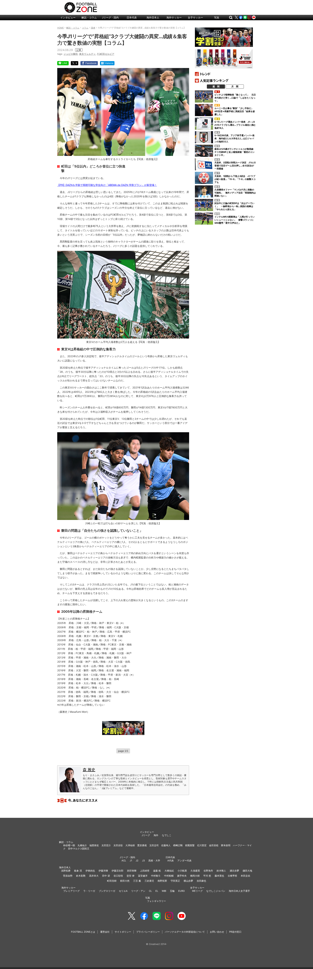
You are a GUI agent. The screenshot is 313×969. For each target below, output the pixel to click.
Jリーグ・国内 (110, 17)
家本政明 (225, 845)
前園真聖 (190, 845)
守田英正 (175, 880)
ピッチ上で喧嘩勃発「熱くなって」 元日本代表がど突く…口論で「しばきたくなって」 (235, 97)
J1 (131, 860)
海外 (156, 835)
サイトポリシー (123, 931)
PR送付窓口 (235, 931)
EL (156, 890)
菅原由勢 (67, 875)
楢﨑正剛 (178, 845)
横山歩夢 (188, 880)
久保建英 (195, 870)
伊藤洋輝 (103, 870)
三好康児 (149, 880)
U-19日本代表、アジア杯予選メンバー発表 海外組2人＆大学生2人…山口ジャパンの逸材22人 (234, 138)
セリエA (123, 890)
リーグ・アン (138, 890)
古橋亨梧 (232, 875)
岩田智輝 (131, 870)
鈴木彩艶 (80, 875)
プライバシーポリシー (148, 931)
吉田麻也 (201, 880)
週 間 (216, 86)
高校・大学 (154, 860)
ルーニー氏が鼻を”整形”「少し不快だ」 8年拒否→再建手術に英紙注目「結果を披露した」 (234, 111)
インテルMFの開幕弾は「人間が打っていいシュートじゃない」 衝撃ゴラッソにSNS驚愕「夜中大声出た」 (234, 219)
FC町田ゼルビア (105, 53)
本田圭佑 (245, 875)
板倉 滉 (78, 870)
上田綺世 (144, 870)
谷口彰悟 (118, 875)
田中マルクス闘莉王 (78, 848)
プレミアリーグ (71, 890)
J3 (143, 860)
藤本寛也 (219, 875)
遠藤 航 (157, 870)
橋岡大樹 (195, 875)
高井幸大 (94, 875)
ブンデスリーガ (107, 890)
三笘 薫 (137, 880)
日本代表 (132, 17)
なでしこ (166, 835)
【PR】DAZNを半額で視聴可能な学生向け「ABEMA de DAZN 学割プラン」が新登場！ (107, 184)
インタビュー (68, 17)
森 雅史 (89, 769)
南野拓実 (162, 880)
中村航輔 (169, 875)
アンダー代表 (184, 860)
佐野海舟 (208, 870)
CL (150, 890)
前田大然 (125, 880)
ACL (124, 860)
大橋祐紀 (169, 870)
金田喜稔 (213, 845)
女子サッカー (195, 17)
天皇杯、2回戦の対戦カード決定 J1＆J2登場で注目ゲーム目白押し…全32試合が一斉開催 (235, 165)
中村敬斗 (155, 875)
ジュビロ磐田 (71, 53)
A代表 (170, 860)
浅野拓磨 (65, 870)
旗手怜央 (182, 875)
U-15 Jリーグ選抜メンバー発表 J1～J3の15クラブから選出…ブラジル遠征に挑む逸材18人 (235, 124)
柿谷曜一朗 (69, 845)
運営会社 (105, 931)
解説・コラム (89, 17)
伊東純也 (90, 870)
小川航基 (182, 870)
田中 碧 (106, 875)
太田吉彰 (118, 845)
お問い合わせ (217, 931)
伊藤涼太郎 (117, 870)
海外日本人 (153, 17)
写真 (216, 17)
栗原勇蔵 (142, 845)
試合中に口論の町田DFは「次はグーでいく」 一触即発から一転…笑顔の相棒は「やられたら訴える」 (234, 206)
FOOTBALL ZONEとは (83, 931)
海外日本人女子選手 (239, 890)
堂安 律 (130, 875)
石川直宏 (201, 845)
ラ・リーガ (89, 890)
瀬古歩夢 (234, 870)
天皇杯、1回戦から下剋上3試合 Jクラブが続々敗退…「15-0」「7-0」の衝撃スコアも (235, 179)
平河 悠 (207, 875)
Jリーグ (146, 835)
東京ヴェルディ (87, 53)
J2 (137, 860)
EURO (181, 890)
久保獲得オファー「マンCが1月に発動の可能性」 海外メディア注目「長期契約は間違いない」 (235, 192)
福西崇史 (94, 845)
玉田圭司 (154, 845)
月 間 (234, 86)
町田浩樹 (111, 880)
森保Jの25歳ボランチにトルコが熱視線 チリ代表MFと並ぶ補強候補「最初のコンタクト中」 (235, 152)
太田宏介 (106, 845)
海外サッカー (174, 17)
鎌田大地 (247, 870)
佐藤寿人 (166, 845)
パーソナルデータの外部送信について (185, 931)
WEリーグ (197, 890)
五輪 (172, 890)
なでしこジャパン (215, 890)
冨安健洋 (142, 875)
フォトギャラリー (156, 901)
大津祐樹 (130, 845)
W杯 (164, 890)
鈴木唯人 (221, 870)
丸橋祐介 (82, 845)
